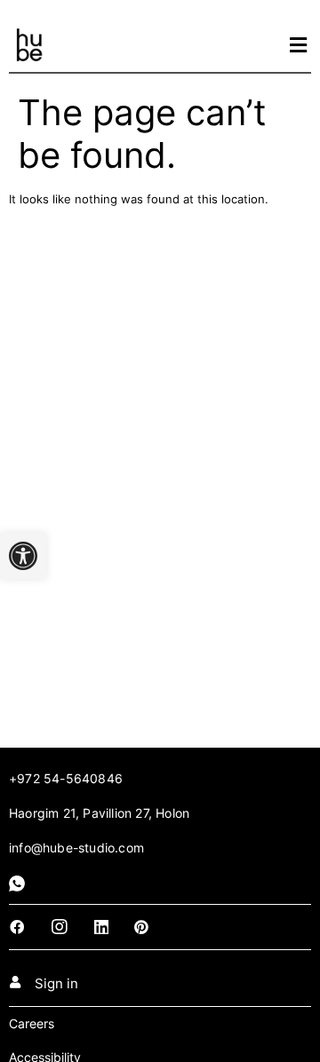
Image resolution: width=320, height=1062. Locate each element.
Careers (31, 1023)
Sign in (56, 983)
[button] (23, 556)
